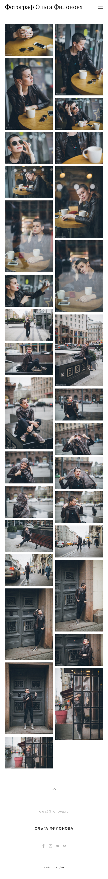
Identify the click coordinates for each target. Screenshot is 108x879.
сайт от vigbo (54, 867)
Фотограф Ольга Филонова (44, 7)
